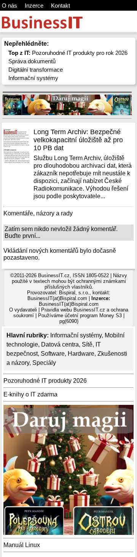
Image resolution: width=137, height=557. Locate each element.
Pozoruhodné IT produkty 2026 (45, 380)
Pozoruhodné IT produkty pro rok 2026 (67, 53)
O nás (9, 5)
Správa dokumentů (32, 61)
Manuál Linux (21, 545)
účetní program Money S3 (93, 315)
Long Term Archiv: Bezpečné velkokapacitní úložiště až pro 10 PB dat (78, 140)
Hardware (81, 353)
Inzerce (34, 5)
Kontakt (60, 5)
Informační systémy (33, 78)
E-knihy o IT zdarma (30, 394)
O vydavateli (23, 310)
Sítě (87, 344)
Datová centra (60, 344)
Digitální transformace (35, 69)
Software (53, 353)
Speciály (44, 363)
